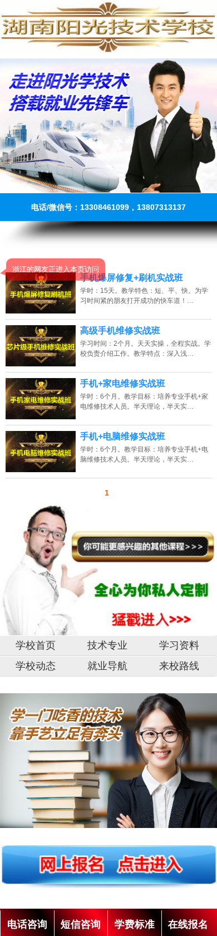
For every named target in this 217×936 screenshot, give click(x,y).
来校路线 (179, 666)
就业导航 (107, 666)
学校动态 (36, 666)
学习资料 (179, 645)
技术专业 (107, 645)
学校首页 (36, 645)
